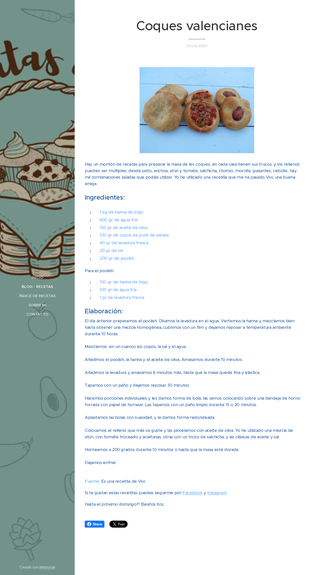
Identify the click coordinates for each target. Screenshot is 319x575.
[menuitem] (37, 277)
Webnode (47, 567)
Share (97, 524)
